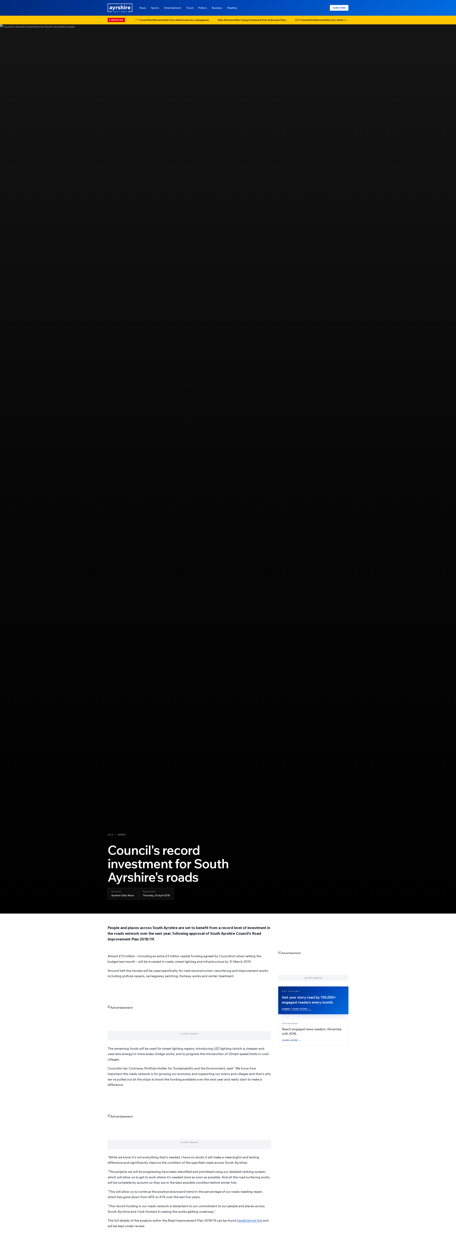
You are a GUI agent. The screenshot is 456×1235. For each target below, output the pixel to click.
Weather (232, 7)
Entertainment (172, 7)
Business (217, 7)
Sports (155, 7)
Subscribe (339, 7)
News (142, 7)
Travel (189, 7)
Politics (202, 7)
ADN (110, 834)
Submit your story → (296, 1008)
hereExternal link (249, 1220)
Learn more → (291, 1040)
